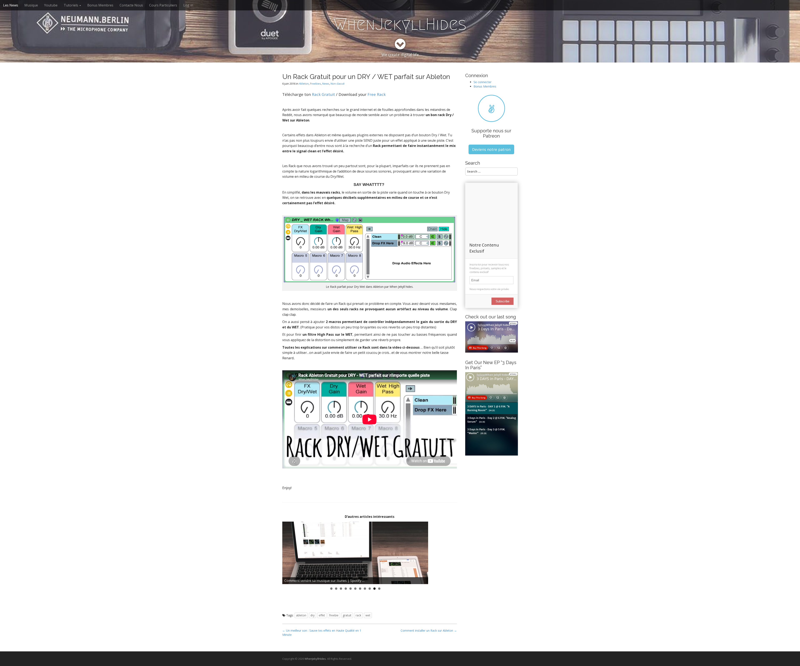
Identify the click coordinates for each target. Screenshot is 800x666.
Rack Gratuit (323, 94)
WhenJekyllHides (400, 24)
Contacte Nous (131, 5)
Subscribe (502, 301)
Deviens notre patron (491, 149)
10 (374, 588)
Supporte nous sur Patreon (491, 133)
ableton (301, 615)
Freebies (315, 83)
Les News (10, 5)
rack (358, 615)
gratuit (347, 615)
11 (379, 588)
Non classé (338, 83)
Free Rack (377, 94)
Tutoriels (71, 5)
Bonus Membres (100, 5)
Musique (31, 5)
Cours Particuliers (163, 5)
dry (312, 615)
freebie (334, 615)
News (325, 83)
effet (322, 615)
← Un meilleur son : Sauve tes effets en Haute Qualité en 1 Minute (321, 632)
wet (367, 615)
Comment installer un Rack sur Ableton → (429, 630)
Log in (188, 5)
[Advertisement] (358, 601)
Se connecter (482, 82)
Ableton (304, 83)
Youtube (51, 5)
